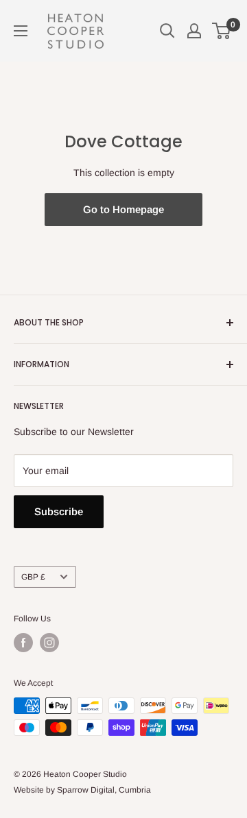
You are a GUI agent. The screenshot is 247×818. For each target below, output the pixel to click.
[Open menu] (20, 30)
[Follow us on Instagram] (49, 642)
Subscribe (58, 511)
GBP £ (33, 577)
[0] (222, 31)
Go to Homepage (123, 209)
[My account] (194, 30)
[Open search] (167, 30)
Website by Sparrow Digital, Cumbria (82, 790)
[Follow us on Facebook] (23, 642)
